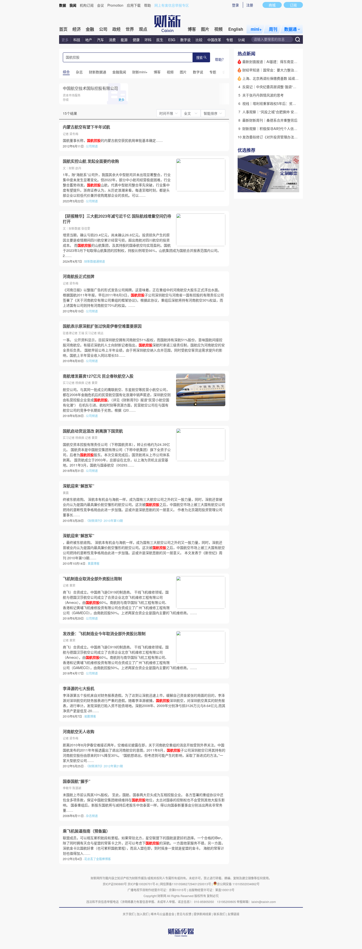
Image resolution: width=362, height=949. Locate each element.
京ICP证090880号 (115, 884)
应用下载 (134, 5)
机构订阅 (87, 5)
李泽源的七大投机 (78, 688)
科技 (76, 39)
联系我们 (219, 914)
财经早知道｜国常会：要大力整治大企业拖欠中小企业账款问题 (290, 69)
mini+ (256, 29)
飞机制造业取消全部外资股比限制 (92, 578)
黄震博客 (93, 563)
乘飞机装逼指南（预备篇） (86, 831)
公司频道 (92, 146)
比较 (199, 39)
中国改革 (214, 39)
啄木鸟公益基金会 (163, 914)
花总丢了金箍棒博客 (97, 859)
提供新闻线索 (202, 914)
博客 (192, 29)
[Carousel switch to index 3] (295, 187)
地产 (88, 39)
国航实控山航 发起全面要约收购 (91, 161)
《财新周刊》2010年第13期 (104, 520)
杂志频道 (92, 816)
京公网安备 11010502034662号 (238, 884)
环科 (148, 39)
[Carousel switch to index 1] (286, 187)
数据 (62, 5)
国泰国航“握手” (76, 781)
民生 (159, 39)
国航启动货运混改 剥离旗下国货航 (93, 431)
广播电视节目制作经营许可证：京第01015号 (157, 890)
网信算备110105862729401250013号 (186, 884)
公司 (103, 29)
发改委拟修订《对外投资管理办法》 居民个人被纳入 (282, 136)
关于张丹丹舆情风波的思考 (263, 95)
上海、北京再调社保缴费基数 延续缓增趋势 (275, 78)
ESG (171, 39)
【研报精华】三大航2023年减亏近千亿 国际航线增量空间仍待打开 (117, 218)
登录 (235, 4)
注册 (249, 4)
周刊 (273, 29)
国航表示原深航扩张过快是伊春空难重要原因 (102, 326)
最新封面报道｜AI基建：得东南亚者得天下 (275, 61)
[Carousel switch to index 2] (290, 187)
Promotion (115, 5)
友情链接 (233, 914)
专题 (229, 39)
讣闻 (241, 39)
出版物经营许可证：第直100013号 (211, 890)
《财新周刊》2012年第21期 (104, 766)
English (235, 29)
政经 (116, 29)
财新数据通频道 (94, 261)
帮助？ (220, 59)
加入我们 (142, 914)
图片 (205, 29)
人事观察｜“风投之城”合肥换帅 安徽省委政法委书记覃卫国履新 (290, 111)
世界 (130, 29)
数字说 (185, 39)
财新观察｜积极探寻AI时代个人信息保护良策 (276, 128)
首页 (63, 29)
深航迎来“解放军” (78, 486)
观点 (143, 29)
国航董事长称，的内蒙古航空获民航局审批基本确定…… (113, 140)
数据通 (290, 29)
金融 (90, 29)
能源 (125, 39)
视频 (218, 29)
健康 (136, 39)
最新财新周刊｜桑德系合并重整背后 (269, 120)
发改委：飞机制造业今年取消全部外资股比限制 (104, 633)
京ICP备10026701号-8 (143, 884)
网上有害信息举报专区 (171, 5)
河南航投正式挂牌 (78, 276)
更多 (65, 39)
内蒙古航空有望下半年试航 (86, 127)
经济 (76, 29)
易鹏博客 (90, 716)
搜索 (199, 58)
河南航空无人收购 (78, 731)
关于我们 (128, 914)
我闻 (72, 5)
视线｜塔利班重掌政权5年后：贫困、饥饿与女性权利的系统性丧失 (293, 103)
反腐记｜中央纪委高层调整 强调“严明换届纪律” (278, 86)
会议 (100, 5)
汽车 (100, 39)
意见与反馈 (184, 914)
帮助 (147, 5)
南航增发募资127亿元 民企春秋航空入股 (98, 376)
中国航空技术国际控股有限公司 (90, 88)
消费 (112, 39)
